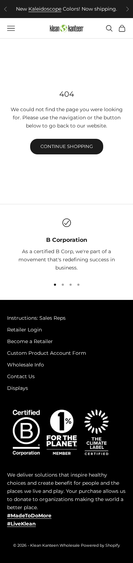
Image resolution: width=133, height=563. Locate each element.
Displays (17, 388)
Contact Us (21, 376)
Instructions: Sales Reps (36, 318)
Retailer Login (24, 329)
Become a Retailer (30, 341)
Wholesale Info (25, 365)
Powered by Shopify (100, 545)
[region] (66, 245)
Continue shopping (66, 146)
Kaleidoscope (44, 9)
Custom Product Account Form (46, 353)
